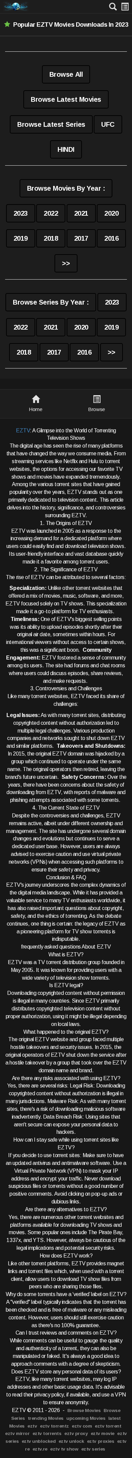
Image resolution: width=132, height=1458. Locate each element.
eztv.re (39, 1449)
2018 (51, 238)
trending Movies (46, 1418)
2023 (21, 213)
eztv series (93, 1449)
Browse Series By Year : (51, 302)
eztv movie (102, 1433)
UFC (108, 124)
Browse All (66, 74)
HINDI (66, 149)
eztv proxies (100, 1441)
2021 (81, 213)
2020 (111, 213)
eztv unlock (71, 1441)
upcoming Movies (85, 1418)
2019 (21, 238)
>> (66, 263)
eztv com (82, 1426)
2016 (111, 238)
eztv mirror (17, 1433)
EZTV (23, 430)
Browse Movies (84, 1410)
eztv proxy (76, 1433)
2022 (51, 213)
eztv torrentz (54, 1426)
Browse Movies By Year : (66, 188)
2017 (81, 238)
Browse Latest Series (51, 124)
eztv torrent (108, 1426)
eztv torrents (47, 1433)
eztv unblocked (39, 1441)
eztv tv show (64, 1449)
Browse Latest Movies (66, 99)
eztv (32, 1426)
